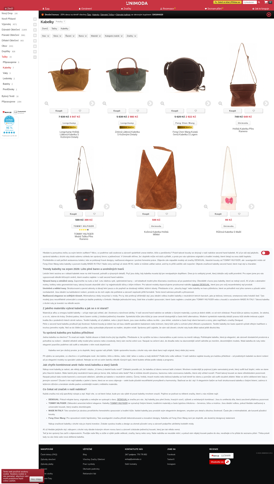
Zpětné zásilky (47, 474)
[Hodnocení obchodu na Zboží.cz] (219, 464)
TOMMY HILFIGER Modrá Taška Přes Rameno (84, 236)
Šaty (89, 14)
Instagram (171, 464)
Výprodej (6, 24)
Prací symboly (89, 464)
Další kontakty (131, 464)
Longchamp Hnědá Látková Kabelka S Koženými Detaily (69, 134)
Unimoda (243, 123)
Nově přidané (9, 19)
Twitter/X (171, 459)
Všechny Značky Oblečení (94, 459)
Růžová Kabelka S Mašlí (228, 232)
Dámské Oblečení (11, 29)
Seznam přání (215, 8)
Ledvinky (7, 78)
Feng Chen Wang (185, 123)
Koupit (59, 111)
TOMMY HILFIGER (84, 226)
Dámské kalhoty (123, 14)
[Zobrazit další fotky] (92, 103)
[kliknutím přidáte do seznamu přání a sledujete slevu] (80, 111)
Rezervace (169, 8)
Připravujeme (9, 62)
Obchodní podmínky (91, 469)
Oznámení (86, 8)
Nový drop (7, 13)
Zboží (10, 8)
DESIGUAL (122, 399)
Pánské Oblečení (10, 35)
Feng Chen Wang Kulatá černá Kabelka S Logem (185, 133)
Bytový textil (8, 96)
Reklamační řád (89, 474)
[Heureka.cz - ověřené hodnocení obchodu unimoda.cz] (9, 137)
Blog (85, 454)
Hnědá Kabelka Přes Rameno (243, 130)
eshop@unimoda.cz (133, 459)
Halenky (95, 14)
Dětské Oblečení (10, 40)
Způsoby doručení (48, 459)
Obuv (4, 46)
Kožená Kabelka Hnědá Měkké (156, 233)
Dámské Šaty (46, 478)
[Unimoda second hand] (137, 4)
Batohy (6, 84)
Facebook (171, 454)
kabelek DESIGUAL (201, 284)
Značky (127, 8)
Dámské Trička (107, 14)
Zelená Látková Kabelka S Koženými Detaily (127, 133)
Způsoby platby (47, 464)
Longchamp (69, 123)
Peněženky (8, 89)
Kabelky (7, 67)
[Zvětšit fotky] (46, 103)
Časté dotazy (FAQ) (49, 454)
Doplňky (6, 51)
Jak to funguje (262, 8)
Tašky (5, 57)
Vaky (5, 73)
